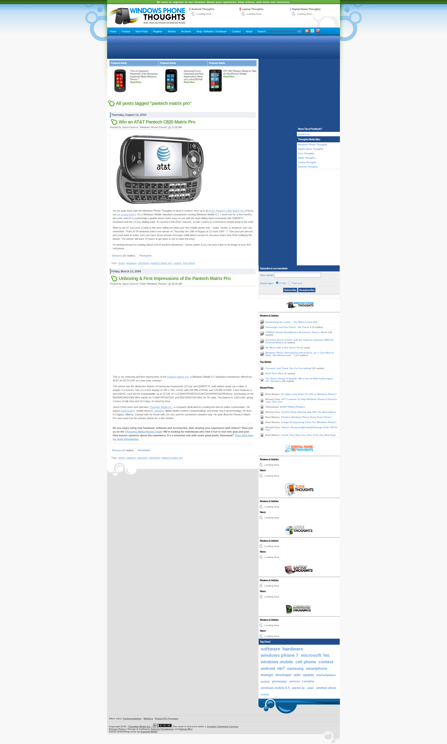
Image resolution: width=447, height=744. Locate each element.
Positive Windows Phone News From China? (306, 417)
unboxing (142, 457)
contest (325, 662)
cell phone (143, 263)
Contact (236, 31)
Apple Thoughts (306, 158)
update (308, 675)
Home (113, 31)
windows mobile (277, 661)
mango (267, 675)
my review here (125, 214)
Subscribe (290, 290)
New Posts (141, 31)
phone (121, 457)
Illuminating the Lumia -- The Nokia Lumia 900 (291, 322)
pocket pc (298, 688)
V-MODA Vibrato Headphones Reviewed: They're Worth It (297, 332)
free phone (189, 263)
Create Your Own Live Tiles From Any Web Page (308, 435)
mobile (265, 694)
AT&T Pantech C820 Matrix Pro (226, 210)
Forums (126, 31)
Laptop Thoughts (252, 9)
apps (310, 688)
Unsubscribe (307, 290)
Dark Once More (274, 373)
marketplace (326, 675)
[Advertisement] (223, 47)
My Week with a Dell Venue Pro (283, 347)
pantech (131, 457)
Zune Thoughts (306, 153)
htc (326, 655)
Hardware (221, 31)
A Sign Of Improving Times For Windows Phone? (308, 422)
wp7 (281, 668)
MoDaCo (148, 718)
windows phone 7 (279, 655)
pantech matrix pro (161, 263)
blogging (159, 410)
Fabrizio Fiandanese (162, 729)
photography (128, 410)
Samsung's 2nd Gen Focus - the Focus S (288, 327)
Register (158, 31)
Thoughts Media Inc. (161, 407)
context (177, 263)
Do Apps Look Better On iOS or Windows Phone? (309, 394)
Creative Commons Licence (222, 726)
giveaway (131, 263)
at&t (297, 675)
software (270, 648)
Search (261, 31)
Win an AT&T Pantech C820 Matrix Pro (157, 121)
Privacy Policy (117, 729)
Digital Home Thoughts (306, 9)
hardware (292, 648)
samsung (295, 668)
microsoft (311, 655)
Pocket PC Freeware (166, 718)
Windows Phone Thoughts (312, 144)
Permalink (145, 255)
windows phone (326, 688)
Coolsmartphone (132, 718)
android (268, 668)
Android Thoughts (202, 9)
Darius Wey (186, 729)
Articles (172, 31)
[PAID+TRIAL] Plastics (292, 407)
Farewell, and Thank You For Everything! (288, 368)
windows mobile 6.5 (275, 688)
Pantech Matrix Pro (178, 376)
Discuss (117, 255)
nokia (265, 681)
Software (208, 31)
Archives (186, 31)
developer (283, 675)
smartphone (316, 668)
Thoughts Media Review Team (143, 431)
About (249, 31)
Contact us (304, 134)
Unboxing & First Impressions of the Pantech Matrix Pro (174, 278)
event (121, 263)
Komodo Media (149, 731)
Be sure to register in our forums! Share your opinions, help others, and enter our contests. (223, 2)
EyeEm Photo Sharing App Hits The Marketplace (308, 412)
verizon (294, 681)
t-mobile (308, 681)
